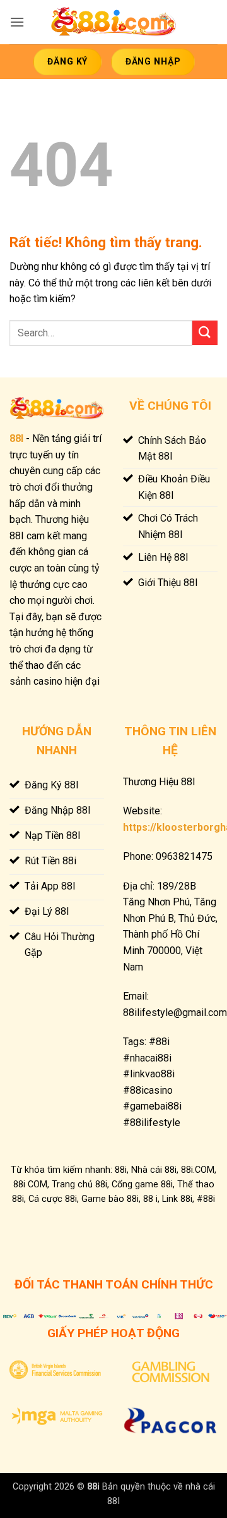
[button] (17, 21)
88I (16, 438)
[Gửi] (205, 333)
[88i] (113, 22)
